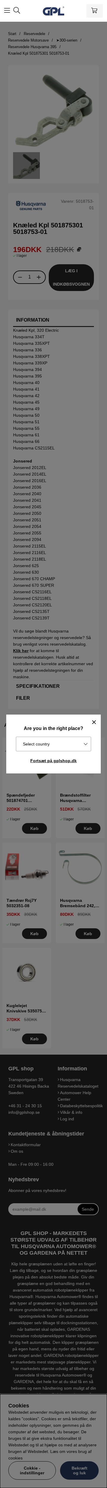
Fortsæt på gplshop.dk (53, 760)
